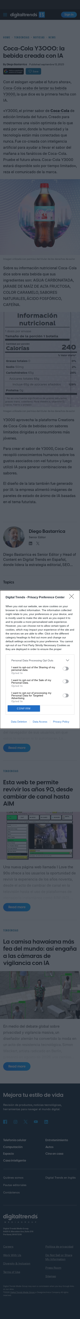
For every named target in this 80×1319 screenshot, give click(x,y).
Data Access (40, 721)
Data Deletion (19, 721)
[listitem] (40, 660)
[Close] (72, 597)
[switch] (66, 668)
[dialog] (40, 659)
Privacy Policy (61, 721)
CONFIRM (24, 708)
